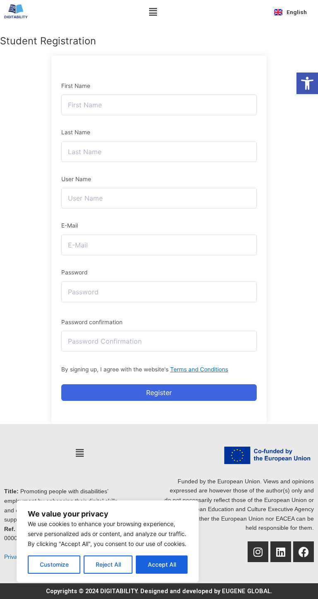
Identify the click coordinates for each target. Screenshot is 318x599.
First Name (75, 85)
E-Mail (69, 225)
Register (159, 392)
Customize (54, 564)
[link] (307, 83)
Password (74, 272)
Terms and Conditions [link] (199, 369)
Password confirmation (92, 322)
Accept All (162, 564)
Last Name (75, 132)
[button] (153, 11)
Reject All (108, 564)
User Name (76, 179)
